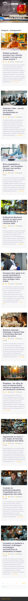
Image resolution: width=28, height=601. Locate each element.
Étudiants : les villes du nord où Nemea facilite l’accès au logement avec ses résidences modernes (14, 386)
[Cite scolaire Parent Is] (14, 3)
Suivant (23, 583)
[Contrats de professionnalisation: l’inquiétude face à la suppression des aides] (14, 477)
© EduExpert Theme (5, 598)
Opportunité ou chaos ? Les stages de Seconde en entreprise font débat (13, 439)
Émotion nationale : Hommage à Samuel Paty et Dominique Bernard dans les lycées (13, 333)
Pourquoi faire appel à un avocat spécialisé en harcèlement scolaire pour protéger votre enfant (14, 277)
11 (16, 583)
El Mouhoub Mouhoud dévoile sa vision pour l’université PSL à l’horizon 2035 (12, 220)
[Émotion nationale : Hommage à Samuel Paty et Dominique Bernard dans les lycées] (14, 319)
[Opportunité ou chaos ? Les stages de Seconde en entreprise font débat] (14, 426)
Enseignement (19, 117)
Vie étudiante (19, 392)
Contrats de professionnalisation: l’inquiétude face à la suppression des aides (12, 491)
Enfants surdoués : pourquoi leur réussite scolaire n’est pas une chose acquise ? (12, 56)
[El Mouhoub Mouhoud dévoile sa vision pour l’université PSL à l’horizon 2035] (14, 207)
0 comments (12, 61)
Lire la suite (16, 81)
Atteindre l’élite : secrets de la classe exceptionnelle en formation (13, 111)
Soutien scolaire (16, 21)
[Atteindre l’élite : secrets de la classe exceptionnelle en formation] (14, 97)
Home (9, 21)
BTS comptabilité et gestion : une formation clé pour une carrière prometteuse (13, 167)
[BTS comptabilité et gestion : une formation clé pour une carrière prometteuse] (14, 152)
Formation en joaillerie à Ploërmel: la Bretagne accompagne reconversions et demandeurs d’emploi (13, 547)
